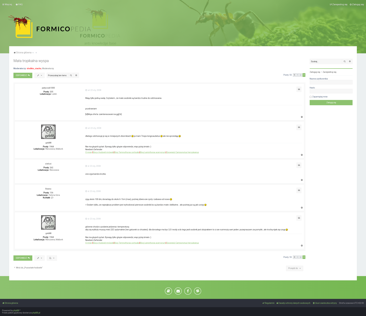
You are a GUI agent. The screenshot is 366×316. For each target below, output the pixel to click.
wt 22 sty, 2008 (94, 90)
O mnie (88, 152)
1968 (51, 146)
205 (51, 92)
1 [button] (297, 75)
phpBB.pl (36, 313)
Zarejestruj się (329, 72)
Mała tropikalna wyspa (31, 61)
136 (51, 193)
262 (51, 167)
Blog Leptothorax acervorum (153, 152)
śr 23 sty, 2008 (94, 166)
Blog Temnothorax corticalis (126, 152)
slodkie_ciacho (34, 68)
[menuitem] (19, 4)
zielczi (48, 164)
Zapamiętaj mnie (320, 97)
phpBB (16, 310)
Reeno (48, 189)
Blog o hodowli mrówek (103, 152)
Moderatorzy (48, 68)
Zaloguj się (315, 72)
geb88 (48, 143)
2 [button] (300, 75)
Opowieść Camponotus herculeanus (182, 152)
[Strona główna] (49, 26)
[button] (294, 75)
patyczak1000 (48, 88)
